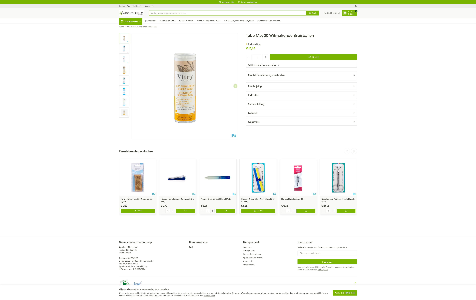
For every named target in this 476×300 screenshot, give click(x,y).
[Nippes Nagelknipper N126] (298, 177)
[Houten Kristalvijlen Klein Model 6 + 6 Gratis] (258, 177)
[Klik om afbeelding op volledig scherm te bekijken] (185, 86)
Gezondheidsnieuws (135, 6)
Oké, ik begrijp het (344, 292)
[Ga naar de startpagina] (131, 13)
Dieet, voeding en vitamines (208, 20)
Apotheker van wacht (252, 257)
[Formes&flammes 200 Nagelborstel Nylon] (137, 177)
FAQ (191, 247)
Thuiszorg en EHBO (167, 20)
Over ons (247, 247)
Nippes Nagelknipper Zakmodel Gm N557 (177, 200)
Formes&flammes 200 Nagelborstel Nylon (137, 200)
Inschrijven (327, 261)
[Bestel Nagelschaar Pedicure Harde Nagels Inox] (346, 211)
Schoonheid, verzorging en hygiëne (239, 20)
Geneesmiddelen (186, 20)
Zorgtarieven (249, 264)
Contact (122, 6)
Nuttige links (249, 250)
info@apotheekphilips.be (142, 260)
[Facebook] (355, 283)
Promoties (152, 20)
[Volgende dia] (354, 151)
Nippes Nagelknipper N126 (293, 198)
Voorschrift (149, 6)
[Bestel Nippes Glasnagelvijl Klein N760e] (225, 211)
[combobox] (227, 13)
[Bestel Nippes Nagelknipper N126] (305, 211)
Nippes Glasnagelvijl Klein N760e (216, 198)
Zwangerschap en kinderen (269, 20)
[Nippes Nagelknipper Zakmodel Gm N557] (177, 177)
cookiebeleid (209, 295)
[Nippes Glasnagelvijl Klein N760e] (217, 177)
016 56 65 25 (133, 258)
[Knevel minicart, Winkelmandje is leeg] (344, 13)
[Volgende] (235, 86)
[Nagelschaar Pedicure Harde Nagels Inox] (338, 177)
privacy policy (323, 269)
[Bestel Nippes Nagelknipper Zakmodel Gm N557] (185, 211)
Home (121, 26)
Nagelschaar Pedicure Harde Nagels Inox (338, 200)
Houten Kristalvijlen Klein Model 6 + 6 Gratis (257, 200)
